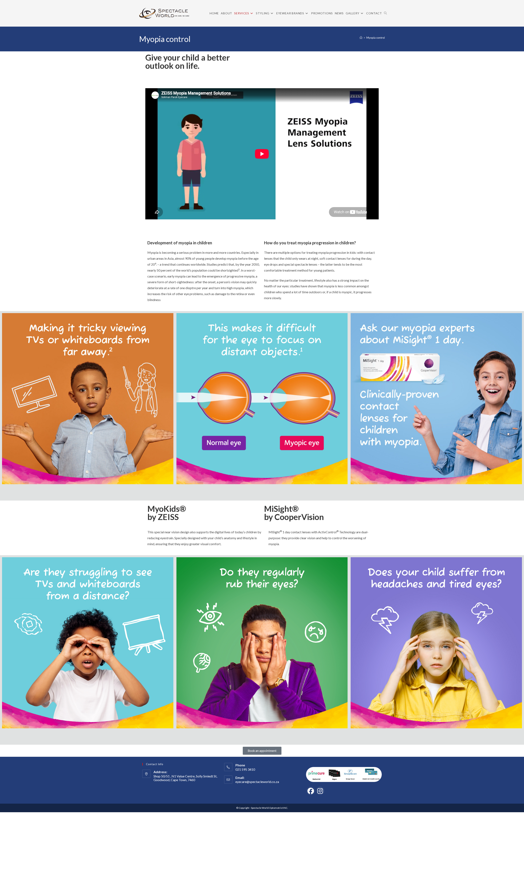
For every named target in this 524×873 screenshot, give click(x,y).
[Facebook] (311, 791)
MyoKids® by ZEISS (166, 513)
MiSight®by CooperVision (294, 513)
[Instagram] (320, 791)
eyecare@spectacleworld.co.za (257, 782)
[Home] (361, 37)
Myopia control (375, 37)
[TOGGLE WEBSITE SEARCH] (385, 13)
